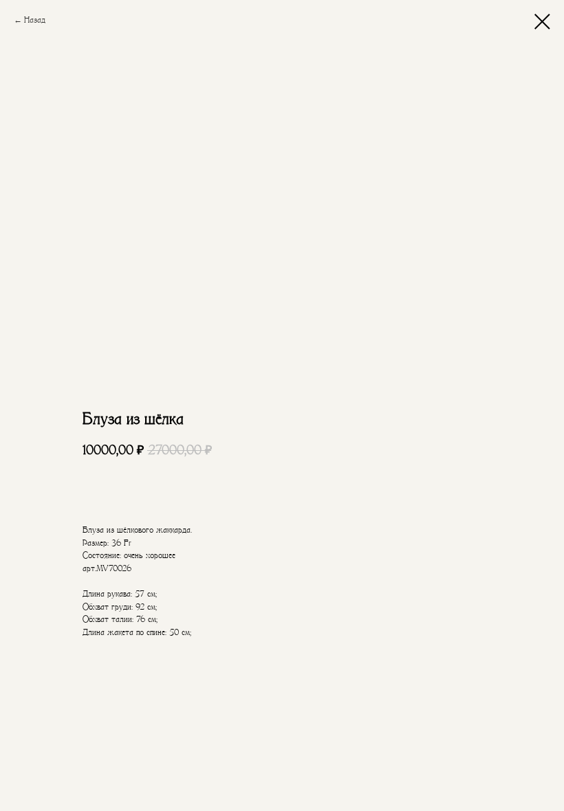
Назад (34, 20)
